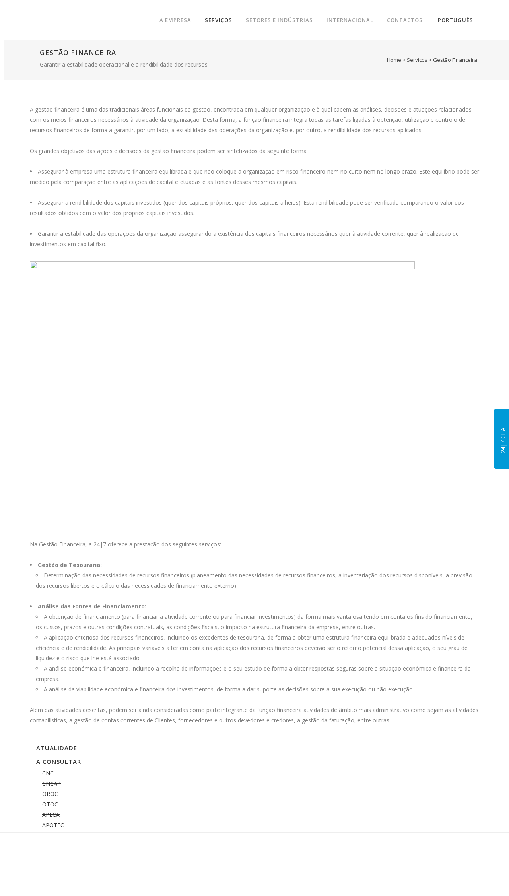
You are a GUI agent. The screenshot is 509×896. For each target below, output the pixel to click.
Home (394, 59)
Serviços (417, 59)
